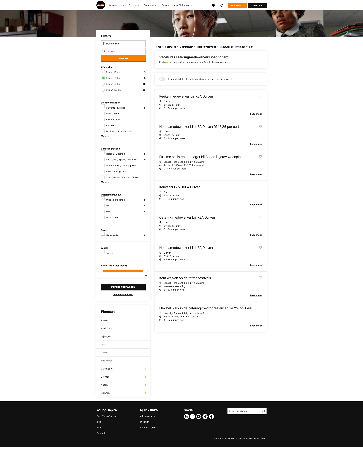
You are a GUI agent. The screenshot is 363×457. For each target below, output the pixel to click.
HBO (108, 211)
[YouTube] (199, 416)
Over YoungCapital (106, 416)
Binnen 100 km (113, 89)
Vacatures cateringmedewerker (236, 46)
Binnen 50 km (113, 84)
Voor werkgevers (149, 427)
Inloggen (257, 5)
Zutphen (105, 392)
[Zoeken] (222, 5)
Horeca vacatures (206, 46)
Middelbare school (115, 199)
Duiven (104, 344)
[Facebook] (212, 416)
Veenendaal (107, 360)
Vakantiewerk (113, 119)
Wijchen (105, 352)
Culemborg (107, 368)
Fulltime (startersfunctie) (119, 131)
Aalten (104, 384)
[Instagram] (193, 416)
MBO (108, 205)
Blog (98, 421)
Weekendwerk (113, 113)
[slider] (101, 271)
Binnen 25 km (113, 78)
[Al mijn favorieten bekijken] (213, 5)
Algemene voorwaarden (247, 438)
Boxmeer (105, 376)
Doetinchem (186, 46)
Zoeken (123, 58)
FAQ (98, 427)
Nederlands (112, 235)
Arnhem (105, 320)
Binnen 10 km (113, 72)
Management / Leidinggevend (121, 165)
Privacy (263, 438)
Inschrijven (237, 5)
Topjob (109, 253)
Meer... (105, 136)
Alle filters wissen (123, 294)
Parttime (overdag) (116, 107)
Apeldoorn (106, 328)
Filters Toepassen (123, 287)
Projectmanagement (116, 171)
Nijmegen (106, 336)
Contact (165, 5)
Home (158, 46)
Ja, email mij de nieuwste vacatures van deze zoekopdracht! (199, 79)
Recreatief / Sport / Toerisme (121, 159)
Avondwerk (112, 125)
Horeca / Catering (115, 153)
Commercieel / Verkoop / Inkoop (123, 177)
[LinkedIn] (187, 416)
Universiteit (112, 217)
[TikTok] (205, 416)
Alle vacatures (147, 416)
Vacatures (170, 46)
